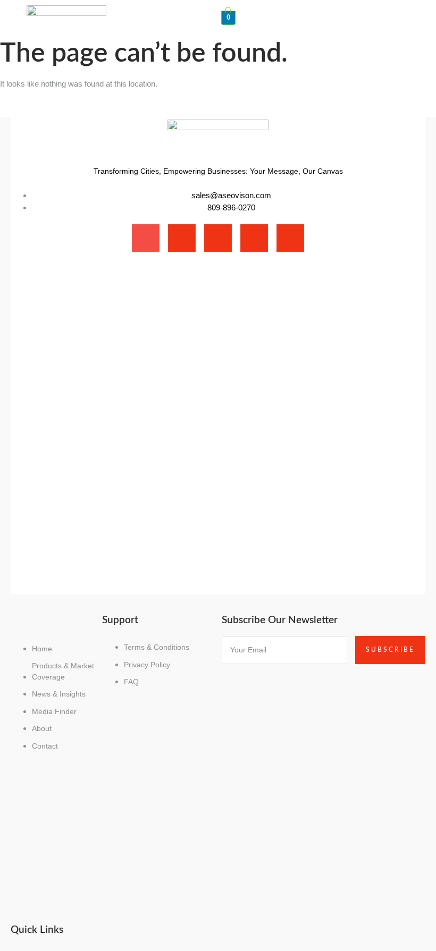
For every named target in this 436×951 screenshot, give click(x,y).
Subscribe (390, 650)
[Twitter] (218, 238)
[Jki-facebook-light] (146, 238)
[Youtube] (290, 238)
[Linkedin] (254, 238)
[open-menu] (408, 10)
